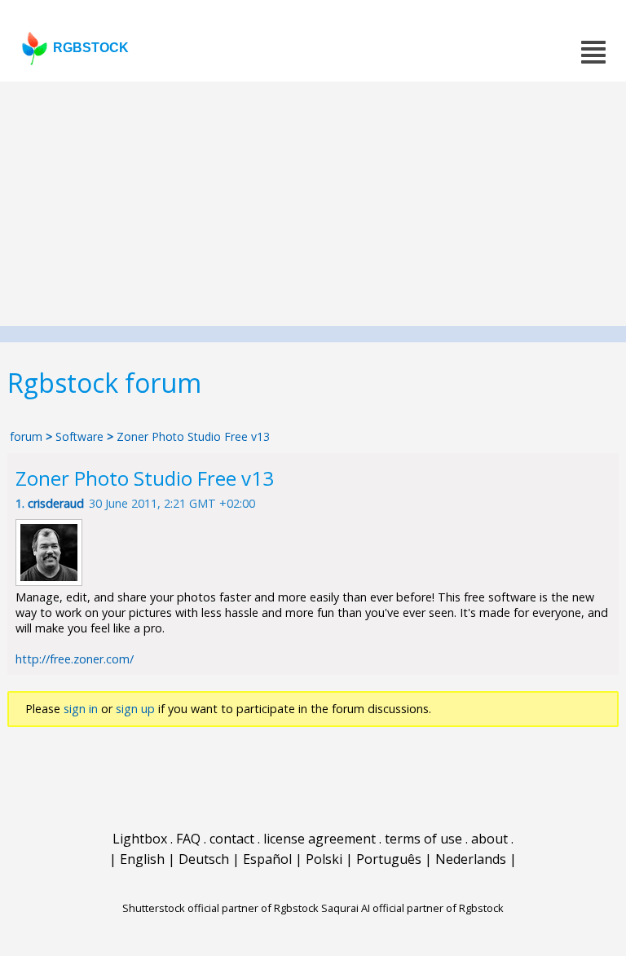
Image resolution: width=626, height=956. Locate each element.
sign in (81, 708)
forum (26, 436)
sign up (135, 708)
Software (79, 436)
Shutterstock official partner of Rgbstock (220, 908)
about (489, 839)
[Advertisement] (313, 204)
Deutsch (204, 859)
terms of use (423, 839)
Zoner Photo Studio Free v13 (193, 436)
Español (267, 859)
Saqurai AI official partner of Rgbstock (412, 908)
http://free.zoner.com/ (74, 659)
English (142, 859)
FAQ (188, 839)
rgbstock (91, 48)
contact (231, 839)
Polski (324, 859)
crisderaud (56, 503)
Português (388, 859)
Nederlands (470, 859)
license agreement (319, 839)
